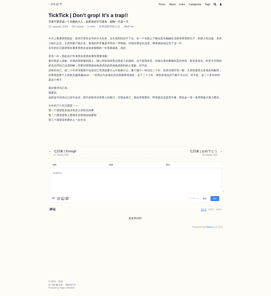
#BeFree (129, 26)
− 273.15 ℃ (55, 4)
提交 (215, 198)
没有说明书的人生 (109, 26)
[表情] (58, 198)
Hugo (62, 288)
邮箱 (111, 165)
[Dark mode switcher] (221, 4)
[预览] (67, 198)
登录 (205, 198)
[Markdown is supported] (54, 198)
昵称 (54, 165)
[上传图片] (63, 198)
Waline (210, 227)
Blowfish (71, 288)
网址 (168, 165)
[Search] (215, 4)
